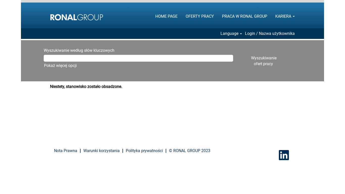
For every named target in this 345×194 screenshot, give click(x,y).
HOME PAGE (166, 16)
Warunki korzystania (101, 150)
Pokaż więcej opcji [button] (60, 65)
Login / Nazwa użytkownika (270, 33)
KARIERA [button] (283, 16)
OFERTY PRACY (200, 16)
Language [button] (229, 33)
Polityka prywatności (144, 150)
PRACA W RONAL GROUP (244, 16)
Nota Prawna (65, 150)
